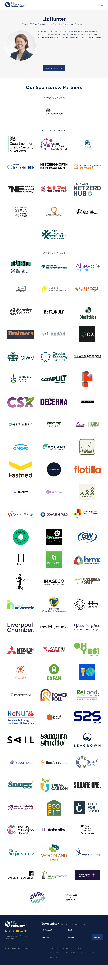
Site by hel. (53, 957)
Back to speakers (54, 68)
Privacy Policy (70, 952)
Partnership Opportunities (59, 948)
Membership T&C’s (56, 952)
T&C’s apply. (9, 938)
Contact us (81, 952)
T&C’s (73, 948)
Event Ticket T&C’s (83, 948)
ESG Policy (91, 952)
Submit (97, 937)
